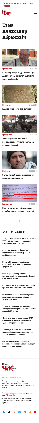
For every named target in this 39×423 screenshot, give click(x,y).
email (31, 393)
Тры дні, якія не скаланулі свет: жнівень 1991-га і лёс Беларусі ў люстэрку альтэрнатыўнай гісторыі (19, 241)
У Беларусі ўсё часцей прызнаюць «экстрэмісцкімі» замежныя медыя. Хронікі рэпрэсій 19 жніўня (17, 332)
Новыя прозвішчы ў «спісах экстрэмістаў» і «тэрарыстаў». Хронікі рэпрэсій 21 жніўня (18, 276)
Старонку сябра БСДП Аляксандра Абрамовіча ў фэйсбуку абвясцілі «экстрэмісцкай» (18, 75)
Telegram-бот (11, 395)
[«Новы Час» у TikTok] (9, 412)
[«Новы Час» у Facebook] (4, 412)
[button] (35, 13)
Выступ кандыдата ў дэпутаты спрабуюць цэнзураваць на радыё (18, 209)
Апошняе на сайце (13, 232)
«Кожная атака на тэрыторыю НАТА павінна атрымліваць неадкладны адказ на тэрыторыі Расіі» (17, 320)
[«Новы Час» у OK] (29, 412)
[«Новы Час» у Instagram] (14, 412)
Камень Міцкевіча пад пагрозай (17, 109)
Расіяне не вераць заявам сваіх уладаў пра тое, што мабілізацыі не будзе (19, 286)
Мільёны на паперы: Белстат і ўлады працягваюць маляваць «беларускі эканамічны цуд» (18, 297)
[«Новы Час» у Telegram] (19, 412)
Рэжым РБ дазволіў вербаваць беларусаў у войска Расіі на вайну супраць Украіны (16, 264)
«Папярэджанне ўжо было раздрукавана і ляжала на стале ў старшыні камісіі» (18, 141)
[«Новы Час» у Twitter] (24, 412)
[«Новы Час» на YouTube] (35, 412)
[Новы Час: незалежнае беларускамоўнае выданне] (11, 13)
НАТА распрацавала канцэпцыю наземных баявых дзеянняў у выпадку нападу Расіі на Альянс (18, 343)
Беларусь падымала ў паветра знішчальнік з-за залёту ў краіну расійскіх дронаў (16, 252)
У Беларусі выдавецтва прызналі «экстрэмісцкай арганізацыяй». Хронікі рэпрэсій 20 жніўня (19, 308)
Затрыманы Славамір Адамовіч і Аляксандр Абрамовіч (18, 176)
